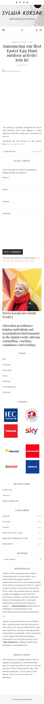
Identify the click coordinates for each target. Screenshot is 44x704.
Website (6, 201)
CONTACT (6, 392)
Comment (6, 213)
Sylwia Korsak (22, 13)
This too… (6, 495)
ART (4, 359)
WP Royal (27, 699)
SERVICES (6, 381)
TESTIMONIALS (9, 387)
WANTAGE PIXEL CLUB (22, 42)
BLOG (4, 376)
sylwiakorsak (10, 151)
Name (5, 177)
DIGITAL (6, 516)
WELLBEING (7, 544)
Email (5, 189)
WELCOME (6, 370)
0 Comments (37, 151)
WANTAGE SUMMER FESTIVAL (15, 538)
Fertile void (7, 490)
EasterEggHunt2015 (16, 144)
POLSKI (5, 527)
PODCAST (6, 364)
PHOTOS (6, 521)
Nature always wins (10, 501)
